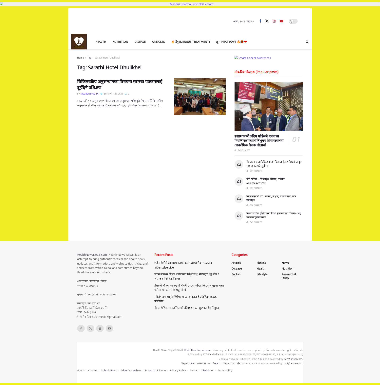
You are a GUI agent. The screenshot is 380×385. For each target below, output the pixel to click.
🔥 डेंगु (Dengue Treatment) (190, 42)
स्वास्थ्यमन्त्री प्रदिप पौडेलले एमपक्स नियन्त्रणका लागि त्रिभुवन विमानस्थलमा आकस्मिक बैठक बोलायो (259, 140)
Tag (89, 57)
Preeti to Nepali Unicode (226, 363)
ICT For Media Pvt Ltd (215, 354)
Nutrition (120, 42)
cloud (261, 359)
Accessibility (225, 370)
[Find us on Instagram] (274, 21)
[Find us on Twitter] (267, 21)
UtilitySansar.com (292, 363)
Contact (92, 370)
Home (80, 57)
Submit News (109, 370)
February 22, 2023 (112, 93)
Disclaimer (207, 370)
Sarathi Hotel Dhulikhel (107, 57)
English (236, 274)
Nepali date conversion (194, 363)
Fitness (261, 263)
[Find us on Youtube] (281, 21)
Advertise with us (131, 370)
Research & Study (289, 276)
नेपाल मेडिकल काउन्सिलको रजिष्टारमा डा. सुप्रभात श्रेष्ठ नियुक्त (186, 308)
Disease (140, 42)
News (285, 263)
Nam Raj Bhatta (89, 93)
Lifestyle (262, 274)
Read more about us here (93, 272)
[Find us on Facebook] (260, 21)
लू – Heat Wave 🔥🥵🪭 (231, 42)
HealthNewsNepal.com (92, 254)
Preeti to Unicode (155, 370)
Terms (194, 370)
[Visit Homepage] (79, 41)
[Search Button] (307, 41)
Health (100, 42)
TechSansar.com (293, 359)
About (80, 370)
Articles (158, 42)
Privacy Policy (178, 370)
